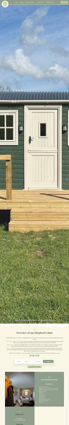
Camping (21, 2)
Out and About (40, 2)
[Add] (40, 361)
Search (49, 361)
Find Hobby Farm (50, 2)
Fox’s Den (18, 341)
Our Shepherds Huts (29, 2)
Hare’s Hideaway (9, 341)
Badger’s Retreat (10, 344)
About (16, 2)
